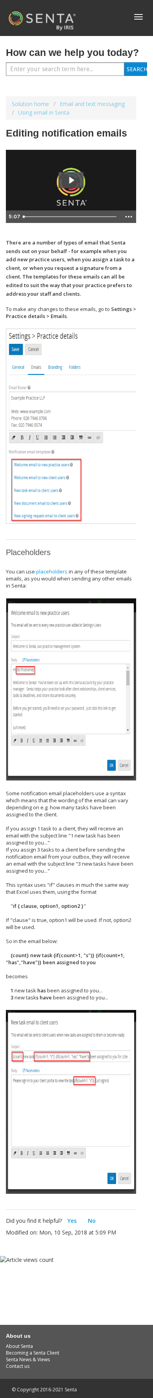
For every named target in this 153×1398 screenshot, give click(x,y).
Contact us (17, 1366)
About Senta (19, 1346)
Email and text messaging (92, 104)
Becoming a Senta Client (32, 1352)
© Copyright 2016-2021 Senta (44, 1389)
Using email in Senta (43, 112)
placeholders (51, 571)
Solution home (31, 104)
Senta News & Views (28, 1359)
